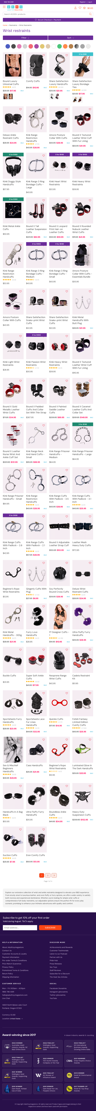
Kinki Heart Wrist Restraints (57, 183)
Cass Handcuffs (34, 765)
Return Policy (7, 974)
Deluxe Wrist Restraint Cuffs (80, 590)
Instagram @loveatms (59, 992)
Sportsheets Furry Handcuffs (12, 721)
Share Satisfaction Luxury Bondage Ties (82, 84)
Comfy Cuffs (33, 81)
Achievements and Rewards (61, 947)
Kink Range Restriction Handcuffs (31, 138)
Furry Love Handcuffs (31, 634)
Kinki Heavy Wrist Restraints (81, 183)
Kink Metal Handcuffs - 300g (12, 634)
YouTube (53, 998)
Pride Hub (54, 960)
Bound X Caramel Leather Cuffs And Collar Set (82, 409)
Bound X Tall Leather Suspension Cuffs (36, 229)
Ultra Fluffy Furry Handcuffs (81, 634)
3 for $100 (59, 154)
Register (83, 2)
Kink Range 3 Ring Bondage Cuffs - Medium (35, 273)
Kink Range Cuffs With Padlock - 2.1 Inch (35, 545)
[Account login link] (75, 8)
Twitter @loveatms (57, 995)
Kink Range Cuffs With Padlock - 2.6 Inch (12, 545)
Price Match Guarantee (11, 964)
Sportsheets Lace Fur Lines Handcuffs (35, 722)
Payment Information (10, 957)
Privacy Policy (8, 967)
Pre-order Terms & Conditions (14, 960)
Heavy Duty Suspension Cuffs (81, 813)
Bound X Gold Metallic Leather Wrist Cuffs (11, 409)
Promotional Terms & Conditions (15, 970)
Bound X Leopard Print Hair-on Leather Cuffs (58, 229)
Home (5, 25)
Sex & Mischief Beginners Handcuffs (10, 768)
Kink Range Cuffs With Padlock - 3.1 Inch (81, 498)
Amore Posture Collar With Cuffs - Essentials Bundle (82, 273)
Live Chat (6, 998)
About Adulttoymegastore (13, 947)
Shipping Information (10, 977)
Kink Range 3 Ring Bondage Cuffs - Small (58, 273)
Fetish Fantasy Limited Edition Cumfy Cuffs (80, 722)
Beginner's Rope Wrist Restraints (11, 590)
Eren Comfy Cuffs (35, 855)
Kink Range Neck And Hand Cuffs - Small (35, 454)
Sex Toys (53, 967)
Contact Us (7, 951)
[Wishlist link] (80, 8)
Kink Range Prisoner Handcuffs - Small (13, 497)
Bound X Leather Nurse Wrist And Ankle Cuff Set (11, 454)
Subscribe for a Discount (60, 974)
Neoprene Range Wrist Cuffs (57, 677)
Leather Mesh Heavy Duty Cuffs (81, 544)
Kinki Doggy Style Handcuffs (12, 183)
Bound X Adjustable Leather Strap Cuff (59, 544)
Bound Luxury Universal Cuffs (11, 83)
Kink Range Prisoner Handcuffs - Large (82, 453)
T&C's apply (27, 921)
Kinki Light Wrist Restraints (11, 363)
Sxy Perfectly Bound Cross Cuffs (59, 590)
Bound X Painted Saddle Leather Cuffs (57, 409)
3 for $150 (13, 154)
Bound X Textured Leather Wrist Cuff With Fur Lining (82, 138)
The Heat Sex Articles (58, 977)
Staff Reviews (55, 970)
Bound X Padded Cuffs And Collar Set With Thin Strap (36, 409)
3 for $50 (83, 54)
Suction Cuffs (10, 855)
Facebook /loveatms (58, 988)
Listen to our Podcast (58, 954)
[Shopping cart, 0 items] (84, 8)
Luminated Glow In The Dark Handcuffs (82, 767)
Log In (90, 2)
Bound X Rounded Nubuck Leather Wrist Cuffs (81, 229)
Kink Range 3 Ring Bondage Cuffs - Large (35, 184)
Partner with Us (56, 957)
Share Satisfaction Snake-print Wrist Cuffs (35, 320)
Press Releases (56, 964)
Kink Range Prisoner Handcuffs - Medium (59, 454)
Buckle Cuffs (9, 675)
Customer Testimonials (59, 951)
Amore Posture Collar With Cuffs (58, 137)
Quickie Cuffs (56, 719)
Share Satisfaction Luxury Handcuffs (58, 83)
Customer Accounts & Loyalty (14, 954)
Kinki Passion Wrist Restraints (36, 363)
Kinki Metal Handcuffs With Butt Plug (80, 320)
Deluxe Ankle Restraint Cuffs (11, 137)
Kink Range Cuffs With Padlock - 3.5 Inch (59, 498)
